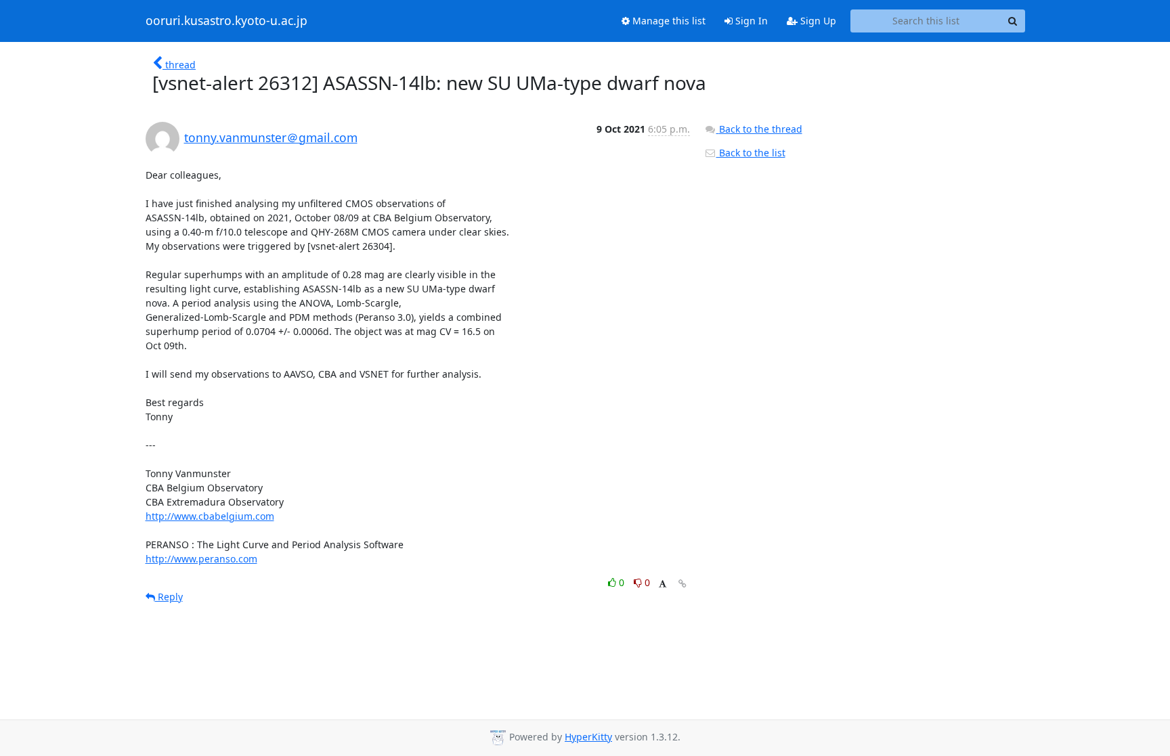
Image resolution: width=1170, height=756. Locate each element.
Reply (169, 596)
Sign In (750, 20)
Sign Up (817, 20)
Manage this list (668, 20)
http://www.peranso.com (201, 558)
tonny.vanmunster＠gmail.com (271, 137)
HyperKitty (588, 736)
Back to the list (750, 152)
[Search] (1013, 20)
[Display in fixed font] (662, 584)
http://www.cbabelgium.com (210, 516)
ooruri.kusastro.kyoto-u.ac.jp (226, 21)
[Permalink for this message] (682, 584)
